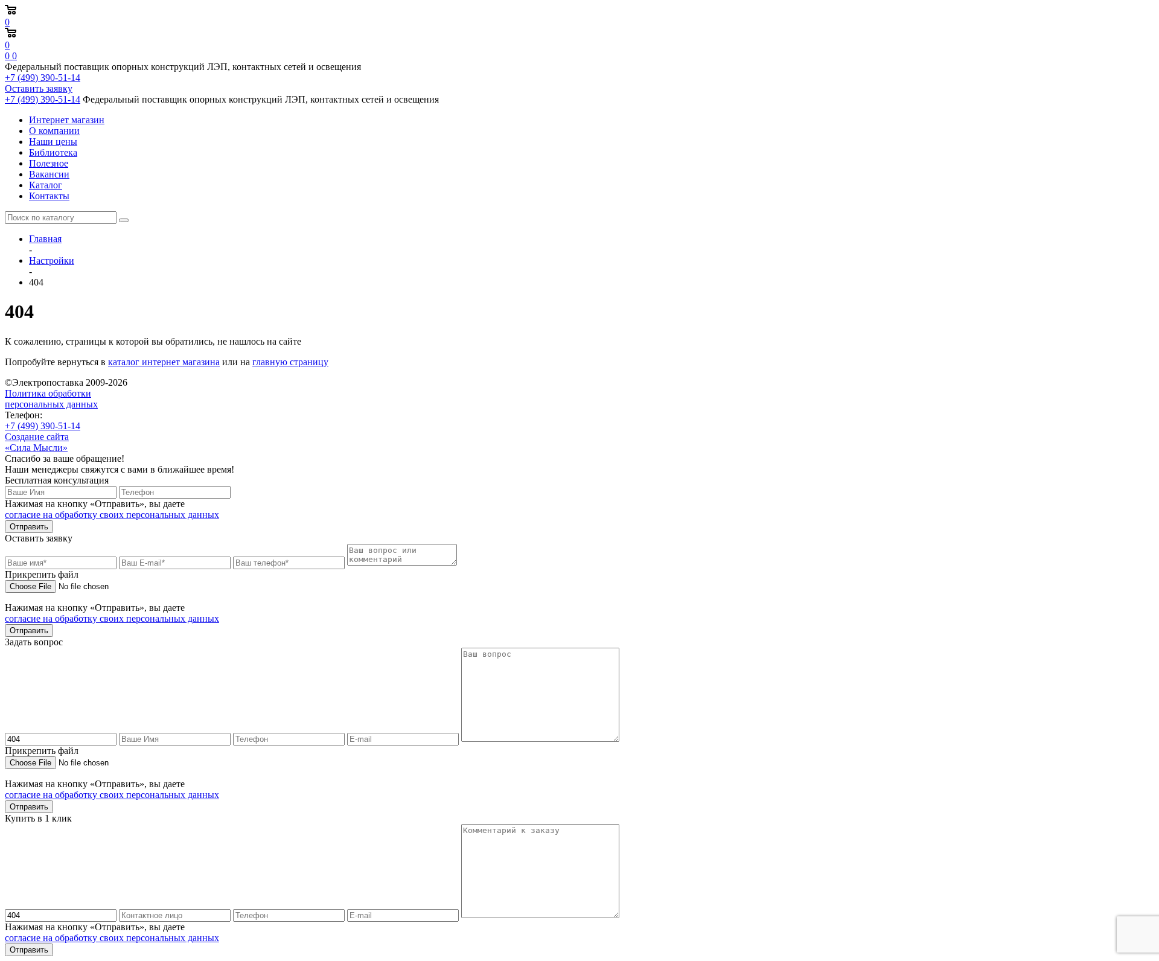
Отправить (29, 526)
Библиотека (53, 152)
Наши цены (53, 141)
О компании (54, 131)
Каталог (45, 185)
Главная (45, 239)
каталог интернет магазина (164, 362)
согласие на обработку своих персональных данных (112, 514)
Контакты (49, 196)
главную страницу (290, 362)
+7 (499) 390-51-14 (42, 77)
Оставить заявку (38, 88)
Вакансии (49, 174)
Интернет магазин (66, 120)
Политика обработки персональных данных (51, 398)
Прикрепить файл (41, 574)
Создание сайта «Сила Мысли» (37, 442)
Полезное (48, 163)
